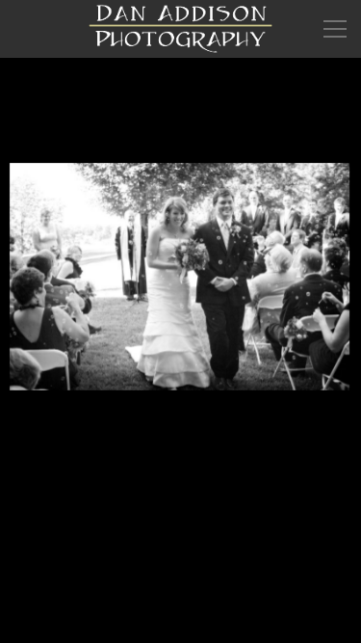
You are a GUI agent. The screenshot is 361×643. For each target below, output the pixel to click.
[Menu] (335, 29)
